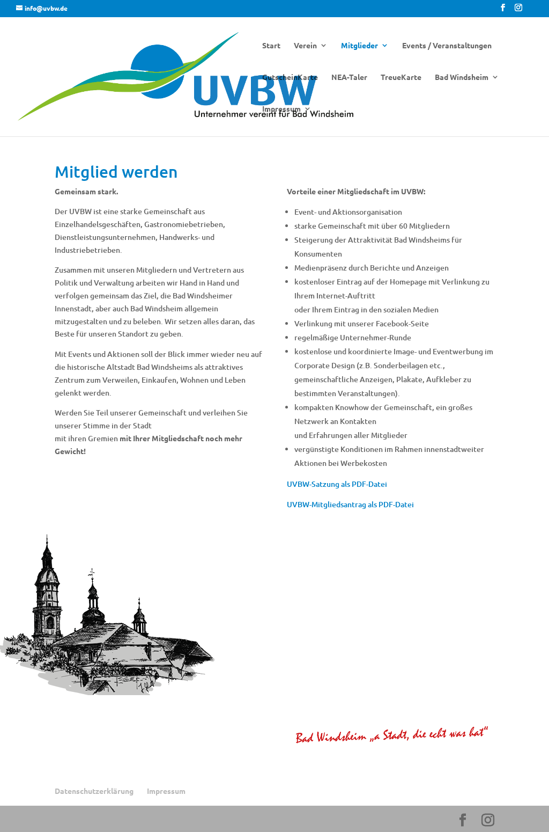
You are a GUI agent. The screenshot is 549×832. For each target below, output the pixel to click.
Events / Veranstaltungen (447, 45)
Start (271, 45)
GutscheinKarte (290, 77)
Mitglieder (359, 45)
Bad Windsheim (461, 77)
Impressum (281, 109)
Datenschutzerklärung (94, 790)
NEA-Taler (349, 77)
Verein (305, 45)
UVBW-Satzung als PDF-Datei (337, 484)
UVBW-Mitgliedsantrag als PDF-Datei (350, 504)
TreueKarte (401, 77)
